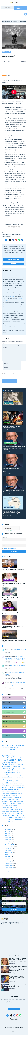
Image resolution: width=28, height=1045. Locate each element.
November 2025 (9, 846)
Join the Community (13, 259)
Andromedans (5, 748)
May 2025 (7, 858)
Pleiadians (12, 801)
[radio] (9, 227)
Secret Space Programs (8, 811)
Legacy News (8, 871)
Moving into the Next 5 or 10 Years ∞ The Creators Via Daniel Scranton (17, 977)
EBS (24, 769)
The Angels (10, 818)
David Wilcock (15, 766)
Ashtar (23, 752)
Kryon (18, 787)
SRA (13, 813)
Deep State (6, 769)
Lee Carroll (10, 789)
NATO (21, 797)
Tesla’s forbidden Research (10, 407)
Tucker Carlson (5, 819)
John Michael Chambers (18, 785)
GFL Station (20, 777)
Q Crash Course (21, 803)
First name (4, 537)
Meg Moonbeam (13, 793)
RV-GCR (15, 807)
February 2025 (9, 863)
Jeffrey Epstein (6, 785)
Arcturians (14, 750)
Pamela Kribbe (5, 801)
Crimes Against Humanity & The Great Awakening (18, 985)
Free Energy (6, 236)
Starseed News (8, 580)
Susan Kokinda (18, 813)
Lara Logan (22, 787)
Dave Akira (20, 764)
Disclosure (8, 401)
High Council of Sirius (7, 779)
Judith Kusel (4, 787)
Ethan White (5, 775)
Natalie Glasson (14, 797)
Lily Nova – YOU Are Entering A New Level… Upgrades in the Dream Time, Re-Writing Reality (17, 960)
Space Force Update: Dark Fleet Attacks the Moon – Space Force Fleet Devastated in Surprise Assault (15, 684)
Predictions (20, 801)
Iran (16, 781)
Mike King (20, 793)
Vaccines (18, 820)
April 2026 (8, 837)
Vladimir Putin (4, 822)
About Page (12, 296)
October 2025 (8, 848)
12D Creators (10, 745)
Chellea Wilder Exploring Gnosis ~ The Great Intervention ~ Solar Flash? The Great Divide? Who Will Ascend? (15, 658)
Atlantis (7, 754)
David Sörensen (6, 766)
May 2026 (7, 835)
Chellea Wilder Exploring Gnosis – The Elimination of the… (12, 626)
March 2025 (8, 862)
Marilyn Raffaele (6, 791)
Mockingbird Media (6, 797)
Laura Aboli (4, 789)
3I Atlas (3, 745)
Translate (13, 530)
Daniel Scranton (9, 764)
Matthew (12, 791)
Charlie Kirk (4, 760)
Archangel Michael (5, 750)
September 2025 (9, 850)
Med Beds (17, 791)
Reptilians (15, 805)
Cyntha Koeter (12, 762)
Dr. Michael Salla (18, 769)
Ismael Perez (6, 783)
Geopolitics (7, 565)
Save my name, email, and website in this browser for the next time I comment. (13, 373)
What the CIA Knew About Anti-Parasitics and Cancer (11, 426)
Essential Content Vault (11, 773)
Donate (13, 263)
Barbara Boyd (13, 754)
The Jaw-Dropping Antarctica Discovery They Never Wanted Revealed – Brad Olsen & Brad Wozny (13, 512)
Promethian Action (9, 803)
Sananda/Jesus (18, 809)
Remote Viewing (8, 805)
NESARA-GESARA (6, 799)
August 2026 (8, 829)
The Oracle (22, 817)
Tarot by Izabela (6, 815)
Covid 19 (4, 762)
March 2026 (8, 839)
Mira (16, 795)
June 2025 (7, 856)
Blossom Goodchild (7, 758)
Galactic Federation (9, 777)
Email (3, 542)
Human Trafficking (8, 781)
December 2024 (9, 867)
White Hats (11, 822)
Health (7, 422)
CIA (22, 760)
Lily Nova (16, 789)
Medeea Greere (5, 793)
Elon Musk (19, 771)
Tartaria (3, 817)
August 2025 (8, 852)
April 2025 (8, 860)
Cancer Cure (16, 234)
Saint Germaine (7, 810)
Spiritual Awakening (6, 813)
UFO (9, 820)
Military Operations (8, 795)
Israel (13, 783)
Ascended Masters (8, 752)
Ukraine (13, 820)
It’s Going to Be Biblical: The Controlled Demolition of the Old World (12, 470)
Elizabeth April (12, 771)
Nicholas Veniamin (15, 799)
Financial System (10, 443)
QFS (3, 805)
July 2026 (7, 831)
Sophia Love (19, 811)
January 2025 (8, 865)
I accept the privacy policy (10, 548)
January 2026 (8, 843)
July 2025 (7, 854)
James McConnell (19, 783)
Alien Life (21, 745)
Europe (12, 775)
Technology (6, 52)
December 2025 (9, 845)
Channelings (8, 594)
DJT (12, 768)
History (16, 401)
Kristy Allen (12, 787)
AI (16, 745)
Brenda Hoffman (18, 758)
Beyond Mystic (7, 756)
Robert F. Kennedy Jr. (8, 807)
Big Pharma (15, 756)
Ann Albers (14, 748)
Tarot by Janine (18, 815)
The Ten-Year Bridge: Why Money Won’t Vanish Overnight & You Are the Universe (14, 448)
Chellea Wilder (14, 760)
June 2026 (7, 833)
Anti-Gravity (6, 234)
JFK (11, 785)
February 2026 (9, 841)
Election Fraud (5, 771)
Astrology (4, 753)
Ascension (18, 752)
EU (9, 775)
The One (17, 817)
